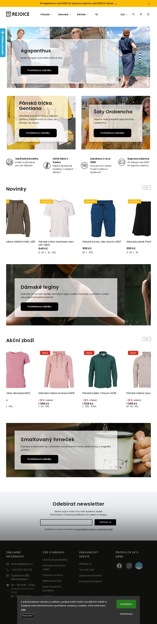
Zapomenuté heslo (90, 575)
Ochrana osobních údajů (54, 567)
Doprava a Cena (53, 575)
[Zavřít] (150, 567)
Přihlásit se (105, 522)
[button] (12, 58)
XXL (10, 252)
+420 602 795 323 (21, 569)
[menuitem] (45, 14)
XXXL (49, 406)
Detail (29, 249)
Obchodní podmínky (55, 560)
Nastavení (27, 615)
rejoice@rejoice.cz (22, 564)
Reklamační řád (52, 581)
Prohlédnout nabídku (118, 70)
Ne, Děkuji (129, 616)
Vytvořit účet (86, 569)
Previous (145, 187)
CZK (122, 14)
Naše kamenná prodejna (52, 588)
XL (93, 252)
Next (149, 187)
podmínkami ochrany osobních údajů (94, 529)
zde (23, 609)
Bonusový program (90, 581)
